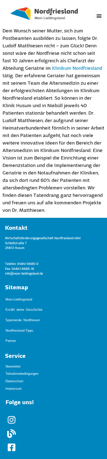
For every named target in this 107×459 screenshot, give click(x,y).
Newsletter (13, 342)
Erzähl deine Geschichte (23, 302)
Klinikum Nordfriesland (77, 68)
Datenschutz (14, 357)
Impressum (13, 364)
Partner (10, 319)
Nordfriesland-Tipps (19, 313)
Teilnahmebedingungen (21, 349)
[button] (99, 15)
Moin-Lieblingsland (18, 296)
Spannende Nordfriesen (22, 307)
